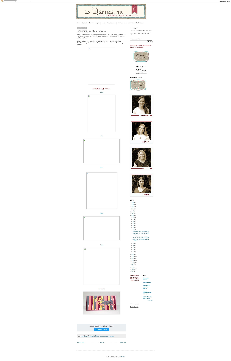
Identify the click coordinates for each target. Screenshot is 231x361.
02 (133, 249)
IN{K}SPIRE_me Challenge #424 (141, 231)
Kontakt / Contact (111, 23)
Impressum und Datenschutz (136, 23)
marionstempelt (147, 282)
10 (133, 221)
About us (91, 23)
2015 (133, 262)
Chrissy (101, 92)
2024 (133, 206)
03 (133, 247)
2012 (133, 269)
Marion (101, 213)
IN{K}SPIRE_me (92, 336)
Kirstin (101, 167)
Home (78, 23)
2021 (133, 213)
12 (133, 217)
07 (133, 227)
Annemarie (101, 289)
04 (133, 245)
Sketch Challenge (100, 336)
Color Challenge (84, 336)
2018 (133, 256)
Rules (103, 23)
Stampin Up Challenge (109, 336)
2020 (133, 215)
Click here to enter (101, 329)
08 (133, 225)
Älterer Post (123, 342)
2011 (133, 271)
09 (133, 223)
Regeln (97, 23)
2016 (133, 260)
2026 (133, 202)
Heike (101, 136)
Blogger (123, 356)
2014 (133, 265)
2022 (133, 211)
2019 (133, 254)
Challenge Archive (122, 23)
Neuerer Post (80, 342)
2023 (133, 209)
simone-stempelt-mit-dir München (147, 292)
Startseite (102, 342)
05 (133, 243)
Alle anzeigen (150, 300)
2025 (133, 204)
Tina (101, 245)
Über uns (84, 23)
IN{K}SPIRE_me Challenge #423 (141, 237)
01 (133, 251)
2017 (133, 258)
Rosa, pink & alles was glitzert (146, 287)
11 (133, 219)
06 (133, 229)
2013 (133, 267)
